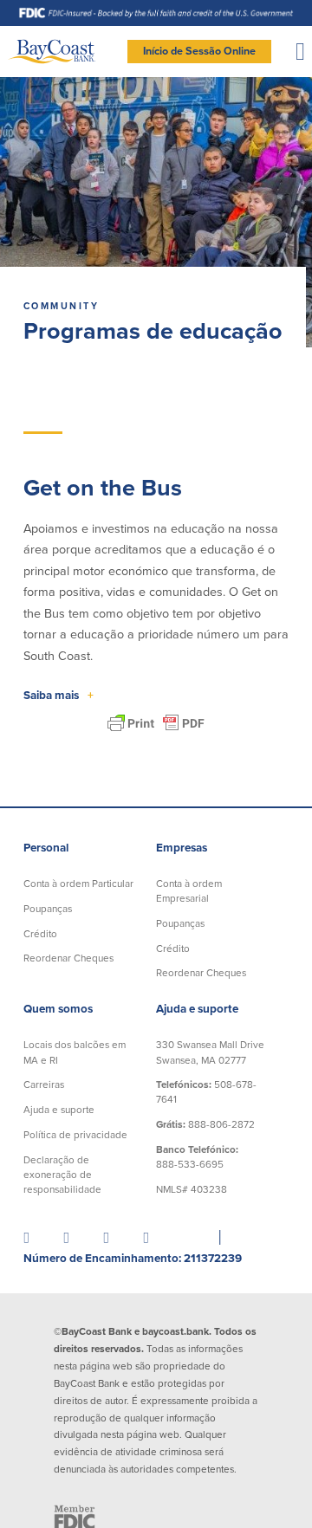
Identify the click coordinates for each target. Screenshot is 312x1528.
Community (61, 306)
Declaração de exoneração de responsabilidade (62, 1174)
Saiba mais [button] (58, 695)
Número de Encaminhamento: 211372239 (132, 1259)
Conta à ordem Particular (78, 883)
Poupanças (47, 909)
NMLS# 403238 (191, 1189)
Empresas (181, 848)
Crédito (40, 934)
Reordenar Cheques (68, 958)
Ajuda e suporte (58, 1110)
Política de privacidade (75, 1135)
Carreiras (43, 1084)
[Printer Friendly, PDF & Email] (156, 723)
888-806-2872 (205, 1124)
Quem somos (58, 1009)
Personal (45, 848)
